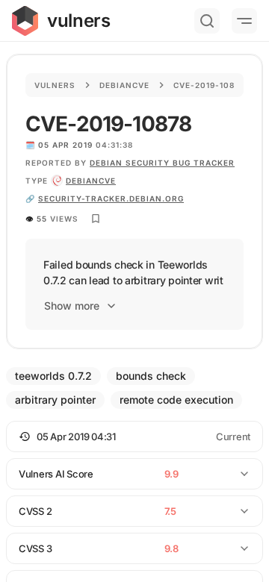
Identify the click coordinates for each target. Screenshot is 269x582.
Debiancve (124, 85)
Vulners (54, 85)
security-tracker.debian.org (111, 198)
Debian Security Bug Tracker (162, 162)
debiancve (91, 180)
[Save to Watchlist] (95, 218)
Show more (71, 305)
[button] (134, 436)
